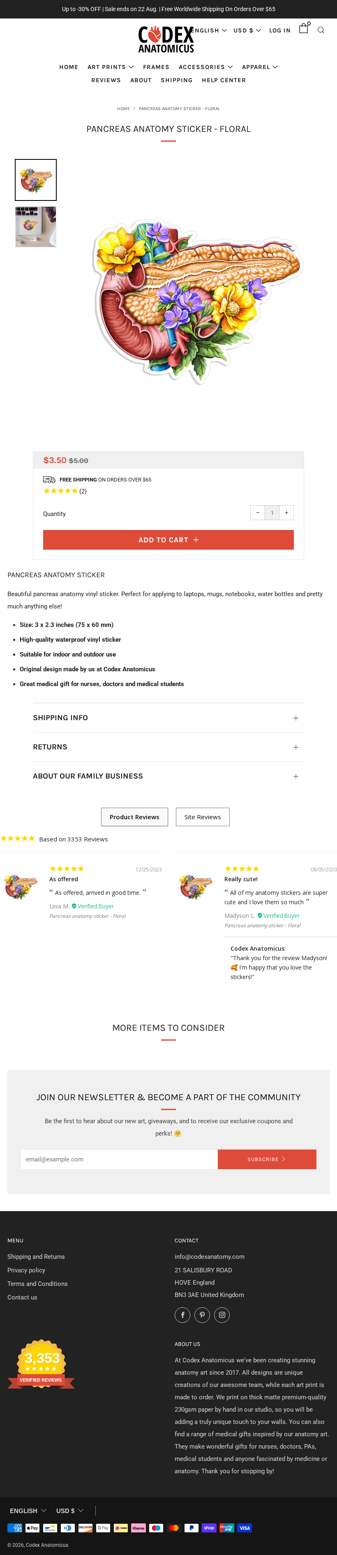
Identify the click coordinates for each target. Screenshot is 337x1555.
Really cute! (241, 879)
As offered (63, 879)
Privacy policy (26, 1270)
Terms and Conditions (37, 1284)
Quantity (54, 514)
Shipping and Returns (36, 1256)
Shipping (177, 80)
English (205, 30)
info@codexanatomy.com (210, 1256)
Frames (156, 67)
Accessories (202, 67)
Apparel (256, 67)
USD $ (243, 30)
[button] (36, 180)
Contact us (22, 1297)
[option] (195, 295)
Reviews (106, 80)
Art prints (107, 67)
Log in (280, 30)
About (141, 80)
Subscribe (263, 1159)
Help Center (224, 80)
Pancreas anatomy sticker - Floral (87, 915)
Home (68, 67)
